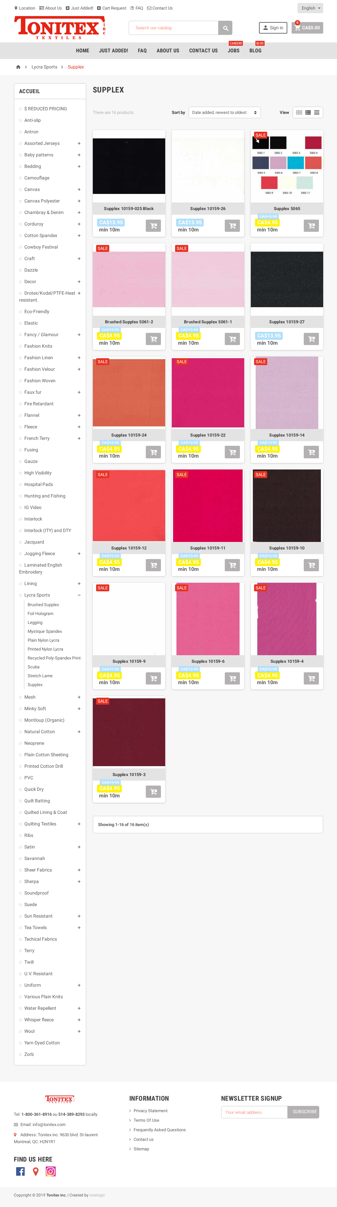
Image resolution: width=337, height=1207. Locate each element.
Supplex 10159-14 (286, 435)
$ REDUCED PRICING (45, 108)
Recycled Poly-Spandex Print (54, 658)
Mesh (30, 697)
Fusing (31, 449)
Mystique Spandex (45, 631)
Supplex (35, 684)
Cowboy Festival (41, 247)
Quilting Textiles (40, 823)
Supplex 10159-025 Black (129, 208)
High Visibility (38, 472)
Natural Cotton (39, 731)
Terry (29, 950)
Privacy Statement (151, 1110)
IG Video (32, 507)
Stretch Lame (40, 675)
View (284, 112)
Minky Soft (35, 708)
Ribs (28, 835)
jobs (235, 48)
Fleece (30, 426)
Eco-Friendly (36, 311)
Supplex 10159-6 (208, 661)
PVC (28, 777)
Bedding (32, 166)
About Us (53, 8)
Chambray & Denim (44, 212)
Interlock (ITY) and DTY (47, 530)
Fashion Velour (39, 369)
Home (82, 50)
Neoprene (34, 743)
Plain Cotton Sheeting (46, 754)
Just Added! (81, 8)
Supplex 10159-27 (286, 321)
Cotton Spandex (40, 235)
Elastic (31, 323)
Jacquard (34, 542)
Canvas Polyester (42, 200)
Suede (30, 904)
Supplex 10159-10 (286, 548)
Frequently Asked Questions (160, 1129)
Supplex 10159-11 (207, 548)
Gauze (31, 461)
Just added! (113, 50)
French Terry (37, 438)
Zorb (29, 1054)
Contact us (144, 1139)
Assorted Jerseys (42, 143)
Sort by (178, 112)
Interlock (33, 519)
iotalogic (97, 1195)
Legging (35, 622)
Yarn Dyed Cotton (42, 1042)
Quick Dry (34, 789)
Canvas (32, 189)
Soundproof (36, 893)
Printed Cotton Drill (43, 766)
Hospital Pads (38, 484)
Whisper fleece (39, 1019)
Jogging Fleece (39, 553)
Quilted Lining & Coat (45, 812)
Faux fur (32, 392)
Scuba (33, 666)
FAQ (139, 8)
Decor (30, 281)
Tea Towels (35, 927)
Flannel (31, 415)
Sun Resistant (38, 916)
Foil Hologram (40, 613)
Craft (29, 258)
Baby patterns (38, 154)
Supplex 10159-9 (129, 661)
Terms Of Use (146, 1120)
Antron (31, 131)
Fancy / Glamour (41, 334)
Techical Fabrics (40, 939)
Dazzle (31, 270)
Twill (29, 962)
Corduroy (33, 224)
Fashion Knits (38, 346)
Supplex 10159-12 (128, 548)
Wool (29, 1031)
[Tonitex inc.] (60, 27)
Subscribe (305, 1111)
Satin (29, 846)
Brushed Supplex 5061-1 (208, 321)
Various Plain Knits (43, 996)
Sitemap (141, 1148)
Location (24, 8)
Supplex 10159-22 (207, 435)
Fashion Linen (38, 357)
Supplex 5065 (287, 208)
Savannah (34, 858)
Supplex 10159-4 (287, 661)
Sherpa (31, 881)
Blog (256, 48)
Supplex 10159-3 (129, 774)
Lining (30, 583)
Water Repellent (40, 1008)
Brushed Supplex (43, 604)
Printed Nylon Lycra (45, 649)
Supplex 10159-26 (207, 208)
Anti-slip (32, 120)
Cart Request (113, 8)
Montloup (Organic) (44, 720)
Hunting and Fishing (44, 495)
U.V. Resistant (38, 973)
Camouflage (36, 177)
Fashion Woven (40, 380)
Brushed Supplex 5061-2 (129, 321)
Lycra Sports (37, 595)
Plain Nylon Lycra (43, 640)
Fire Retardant (39, 403)
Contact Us (162, 8)
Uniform (32, 985)
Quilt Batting (37, 800)
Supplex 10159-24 (128, 435)
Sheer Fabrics (38, 869)
